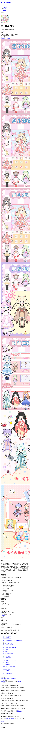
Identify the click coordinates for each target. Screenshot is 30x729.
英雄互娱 (14, 678)
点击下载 (3, 615)
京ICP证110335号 (10, 718)
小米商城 (9, 678)
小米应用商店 (4, 678)
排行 (4, 8)
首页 (4, 5)
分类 (4, 10)
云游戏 (5, 7)
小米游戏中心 (6, 2)
